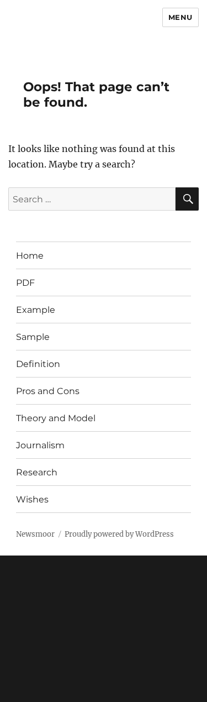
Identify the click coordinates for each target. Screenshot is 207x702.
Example (35, 310)
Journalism (40, 445)
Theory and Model (55, 418)
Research (36, 472)
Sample (33, 337)
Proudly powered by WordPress (119, 534)
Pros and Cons (47, 391)
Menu (180, 17)
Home (30, 255)
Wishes (32, 499)
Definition (38, 364)
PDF (25, 282)
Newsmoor (35, 534)
